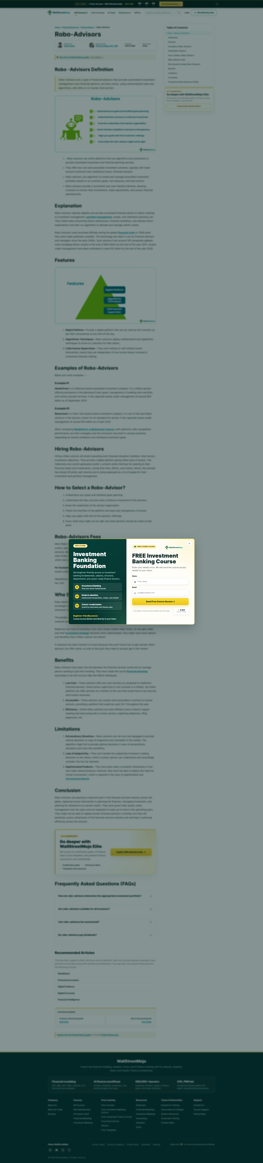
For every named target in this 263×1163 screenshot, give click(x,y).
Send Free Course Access (160, 601)
